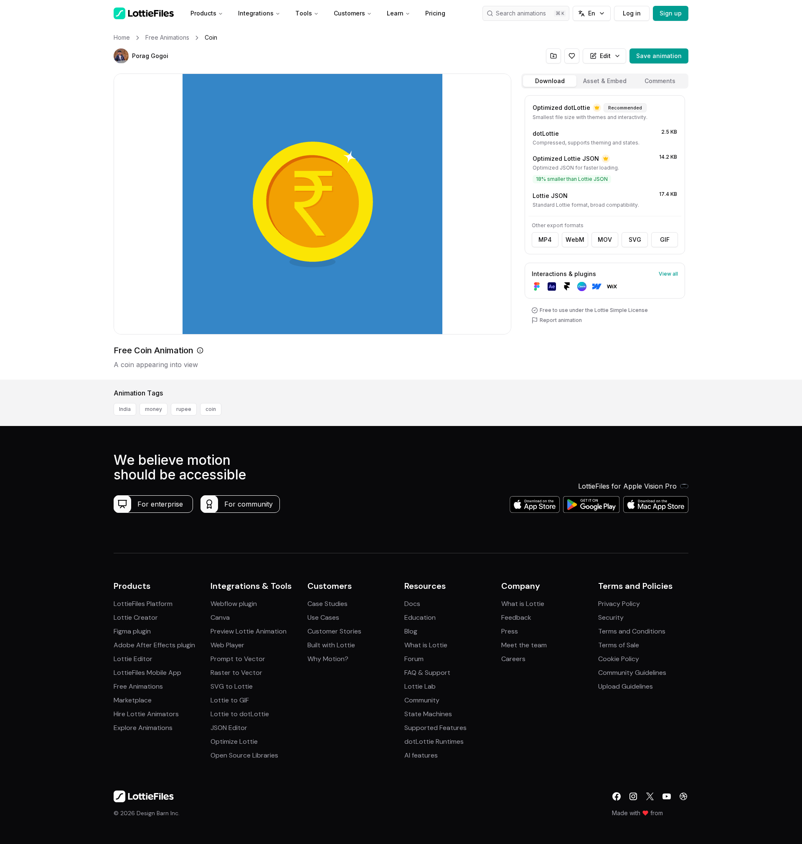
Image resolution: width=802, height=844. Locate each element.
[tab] (549, 81)
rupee (183, 409)
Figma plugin (132, 631)
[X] (650, 796)
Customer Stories (334, 631)
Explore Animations (143, 727)
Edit (605, 55)
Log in (632, 13)
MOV (605, 239)
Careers (513, 658)
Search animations (521, 13)
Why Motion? (327, 658)
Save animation (659, 55)
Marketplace (133, 700)
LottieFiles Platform (143, 603)
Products (203, 13)
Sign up (671, 13)
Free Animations (138, 686)
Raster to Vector (236, 672)
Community (421, 700)
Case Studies (327, 603)
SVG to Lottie (232, 686)
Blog (410, 631)
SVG (635, 239)
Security (611, 617)
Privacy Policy (619, 603)
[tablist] (604, 81)
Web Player (227, 645)
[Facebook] (617, 796)
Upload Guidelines (625, 686)
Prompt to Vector (238, 658)
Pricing (435, 13)
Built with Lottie (331, 645)
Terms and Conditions (631, 631)
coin (211, 409)
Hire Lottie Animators (146, 714)
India (125, 409)
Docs (412, 603)
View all (668, 274)
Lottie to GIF (230, 700)
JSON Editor (229, 727)
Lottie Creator (136, 617)
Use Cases (323, 617)
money (153, 409)
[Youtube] (667, 796)
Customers (349, 13)
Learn (395, 13)
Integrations (256, 13)
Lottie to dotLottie (240, 714)
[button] (121, 55)
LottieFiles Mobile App (147, 672)
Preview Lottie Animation (249, 631)
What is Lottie (425, 645)
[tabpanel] (604, 236)
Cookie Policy (618, 658)
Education (420, 617)
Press (509, 631)
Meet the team (524, 645)
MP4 (545, 239)
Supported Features (435, 727)
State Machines (428, 714)
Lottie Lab (420, 686)
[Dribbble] (683, 796)
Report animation (561, 320)
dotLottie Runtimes (434, 741)
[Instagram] (633, 796)
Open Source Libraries (244, 755)
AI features (421, 755)
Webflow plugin (234, 603)
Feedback (516, 617)
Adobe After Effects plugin (154, 645)
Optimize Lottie (234, 741)
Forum (414, 658)
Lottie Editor (133, 658)
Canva (220, 617)
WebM (575, 239)
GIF (665, 239)
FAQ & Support (427, 672)
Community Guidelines (632, 672)
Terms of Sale (618, 645)
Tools (303, 13)
